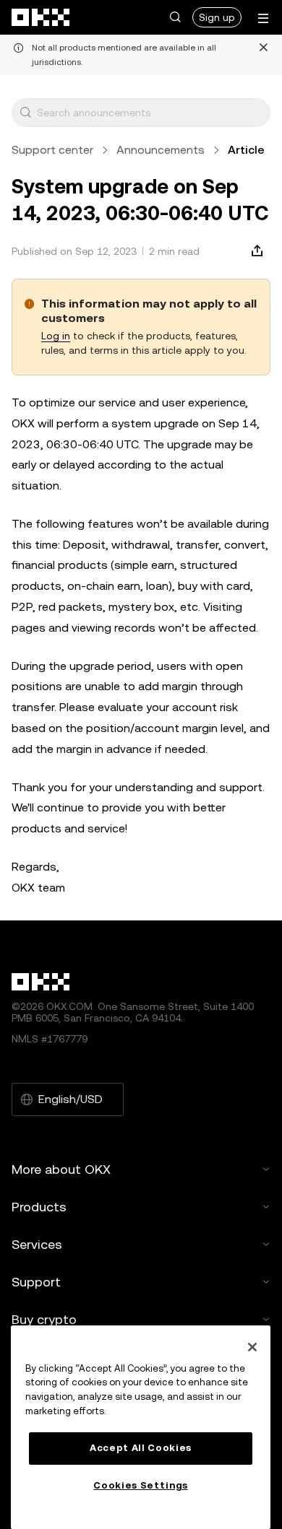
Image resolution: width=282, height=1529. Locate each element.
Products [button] (39, 1206)
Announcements (160, 150)
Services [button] (37, 1244)
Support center (52, 150)
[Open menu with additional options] (263, 18)
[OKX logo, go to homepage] (41, 17)
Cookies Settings (140, 1485)
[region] (140, 1427)
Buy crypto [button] (44, 1319)
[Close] (252, 1347)
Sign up (217, 17)
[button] (175, 17)
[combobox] (150, 112)
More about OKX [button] (61, 1169)
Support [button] (36, 1281)
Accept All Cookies (141, 1447)
